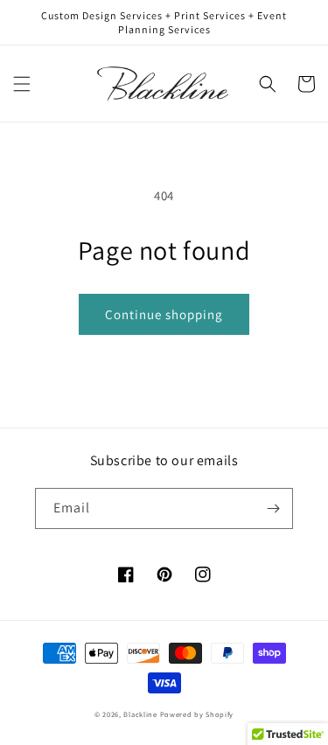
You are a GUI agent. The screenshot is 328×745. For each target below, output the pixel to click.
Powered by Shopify (197, 714)
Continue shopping (164, 314)
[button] (22, 84)
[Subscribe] (273, 508)
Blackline (140, 714)
